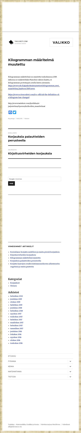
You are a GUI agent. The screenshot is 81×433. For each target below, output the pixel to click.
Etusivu (12, 356)
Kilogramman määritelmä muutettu (25, 258)
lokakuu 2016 (15, 334)
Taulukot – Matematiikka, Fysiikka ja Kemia (23, 424)
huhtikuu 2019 (16, 305)
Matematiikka (14, 372)
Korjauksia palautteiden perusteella (25, 261)
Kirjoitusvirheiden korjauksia (23, 255)
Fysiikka (12, 361)
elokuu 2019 (15, 302)
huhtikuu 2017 (16, 320)
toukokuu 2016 (16, 343)
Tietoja (12, 377)
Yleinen (26, 118)
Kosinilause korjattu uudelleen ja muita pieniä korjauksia (34, 252)
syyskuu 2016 (15, 337)
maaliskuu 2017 (16, 323)
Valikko (61, 42)
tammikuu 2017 (16, 328)
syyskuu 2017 (15, 314)
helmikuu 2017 (16, 325)
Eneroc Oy (18, 427)
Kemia (11, 366)
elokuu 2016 (15, 340)
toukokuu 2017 (16, 317)
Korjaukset (15, 283)
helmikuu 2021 (16, 296)
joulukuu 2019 (16, 299)
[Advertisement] (42, 17)
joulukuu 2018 (16, 308)
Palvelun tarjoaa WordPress (50, 424)
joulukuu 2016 (16, 331)
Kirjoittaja (11, 118)
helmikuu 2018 (16, 311)
